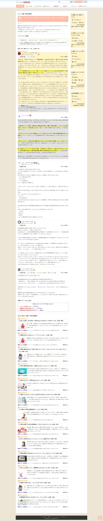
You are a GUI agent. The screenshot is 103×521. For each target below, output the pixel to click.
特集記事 (65, 6)
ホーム (40, 516)
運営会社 (44, 516)
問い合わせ (63, 516)
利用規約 (49, 516)
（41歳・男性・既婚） (27, 162)
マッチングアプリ (38, 6)
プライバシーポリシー (56, 516)
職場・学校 (20, 6)
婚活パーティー (47, 6)
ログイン (85, 1)
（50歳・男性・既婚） (27, 221)
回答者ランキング (83, 6)
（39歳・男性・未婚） (27, 268)
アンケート (73, 6)
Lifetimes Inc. (50, 518)
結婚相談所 (56, 6)
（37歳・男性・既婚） (29, 52)
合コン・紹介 (29, 6)
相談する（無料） (79, 1)
